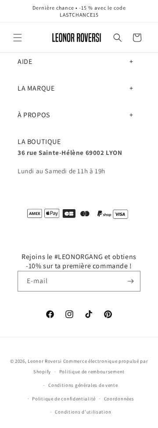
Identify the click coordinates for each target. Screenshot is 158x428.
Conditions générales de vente (83, 385)
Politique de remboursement (92, 371)
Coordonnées (119, 399)
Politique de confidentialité (64, 399)
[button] (17, 37)
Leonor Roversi (45, 361)
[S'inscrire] (130, 281)
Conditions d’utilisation (83, 412)
